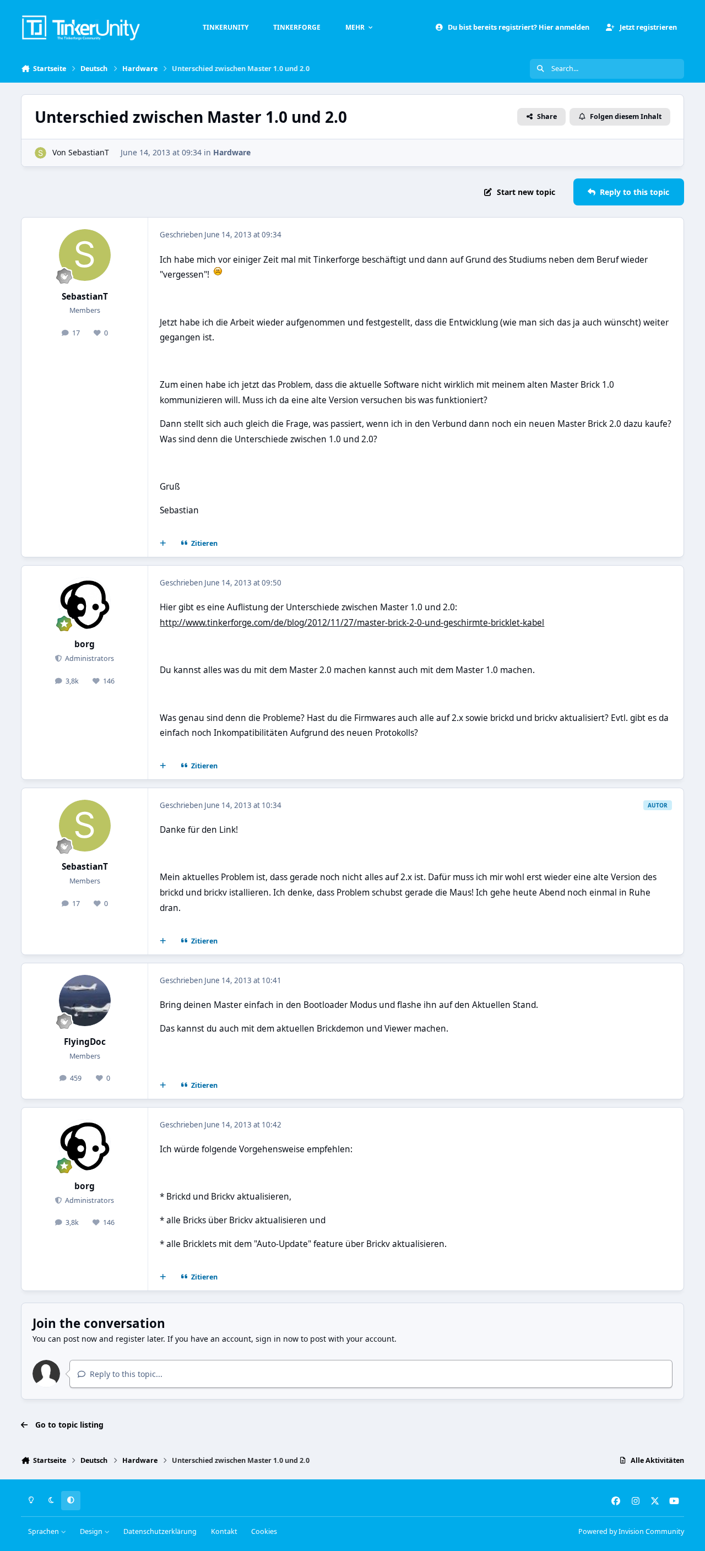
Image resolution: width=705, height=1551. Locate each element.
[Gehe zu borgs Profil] (85, 603)
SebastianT (88, 152)
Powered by (631, 1531)
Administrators (88, 658)
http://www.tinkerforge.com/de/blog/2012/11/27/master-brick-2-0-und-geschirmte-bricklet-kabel (352, 622)
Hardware (232, 152)
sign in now (277, 1338)
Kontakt (224, 1531)
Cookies (264, 1531)
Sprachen (44, 1531)
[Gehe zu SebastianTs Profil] (40, 153)
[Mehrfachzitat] (163, 543)
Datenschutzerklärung (160, 1531)
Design (92, 1531)
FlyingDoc (85, 1042)
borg (84, 644)
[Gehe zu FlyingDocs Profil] (85, 1001)
